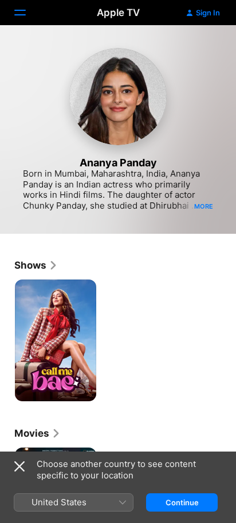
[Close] (19, 466)
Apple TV (118, 12)
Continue (182, 502)
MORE (203, 206)
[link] (36, 265)
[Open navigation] (27, 12)
